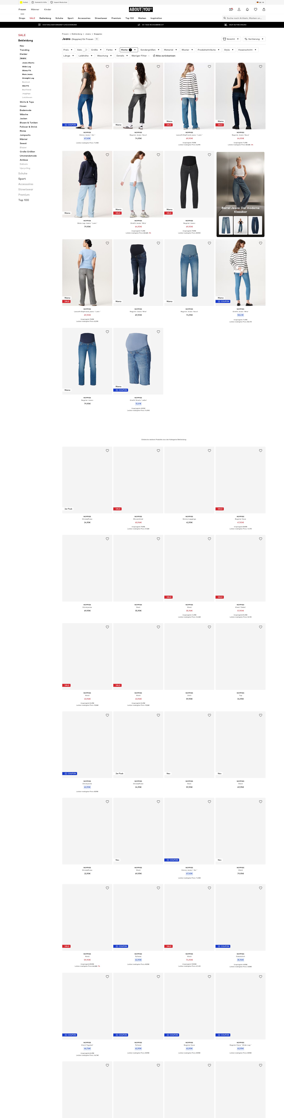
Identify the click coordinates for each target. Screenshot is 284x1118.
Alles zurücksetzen (165, 55)
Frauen (22, 9)
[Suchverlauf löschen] (263, 18)
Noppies (98, 34)
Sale (79, 50)
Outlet (25, 2)
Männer (35, 9)
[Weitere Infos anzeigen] (87, 145)
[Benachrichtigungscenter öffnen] (247, 9)
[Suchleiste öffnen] (224, 18)
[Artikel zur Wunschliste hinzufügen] (107, 66)
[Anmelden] (239, 9)
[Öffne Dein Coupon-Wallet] (231, 9)
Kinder (47, 9)
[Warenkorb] (264, 9)
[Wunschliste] (255, 9)
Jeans (88, 34)
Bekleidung (77, 34)
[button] (231, 39)
